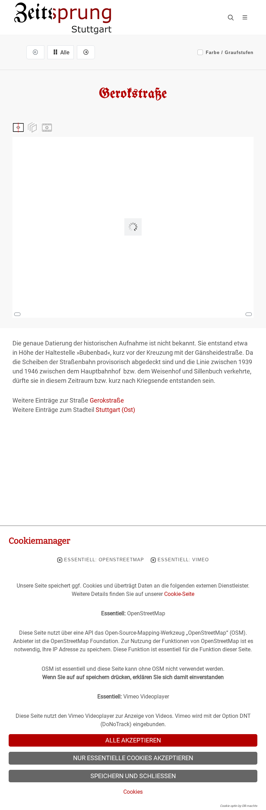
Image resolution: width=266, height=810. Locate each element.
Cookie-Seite (179, 594)
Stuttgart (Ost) (115, 409)
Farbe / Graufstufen (230, 52)
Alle (64, 52)
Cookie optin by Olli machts (238, 806)
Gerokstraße (107, 400)
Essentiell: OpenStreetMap (104, 559)
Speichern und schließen (133, 776)
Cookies (133, 792)
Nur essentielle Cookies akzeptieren (133, 758)
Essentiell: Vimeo (183, 559)
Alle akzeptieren (133, 740)
